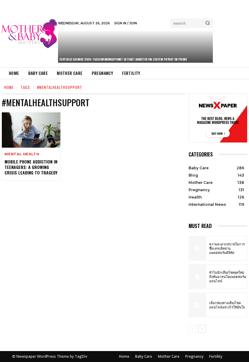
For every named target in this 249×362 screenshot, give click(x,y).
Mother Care (168, 356)
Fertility (215, 356)
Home (9, 87)
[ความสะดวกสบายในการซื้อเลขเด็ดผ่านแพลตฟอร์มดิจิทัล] (197, 248)
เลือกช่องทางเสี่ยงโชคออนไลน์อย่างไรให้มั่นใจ (227, 304)
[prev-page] (192, 329)
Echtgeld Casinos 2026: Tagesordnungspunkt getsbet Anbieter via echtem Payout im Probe (123, 59)
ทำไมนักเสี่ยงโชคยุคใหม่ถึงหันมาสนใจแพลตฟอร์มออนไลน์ (227, 276)
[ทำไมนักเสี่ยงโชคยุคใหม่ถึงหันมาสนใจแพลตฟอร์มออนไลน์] (197, 276)
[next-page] (202, 329)
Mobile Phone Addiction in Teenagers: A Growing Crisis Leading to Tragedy (31, 167)
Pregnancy (194, 356)
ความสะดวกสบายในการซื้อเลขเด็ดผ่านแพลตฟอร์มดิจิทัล (227, 248)
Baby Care (143, 356)
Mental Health (22, 154)
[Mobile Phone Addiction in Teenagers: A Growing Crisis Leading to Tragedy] (31, 130)
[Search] (207, 23)
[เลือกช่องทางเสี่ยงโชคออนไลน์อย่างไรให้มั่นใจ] (197, 305)
